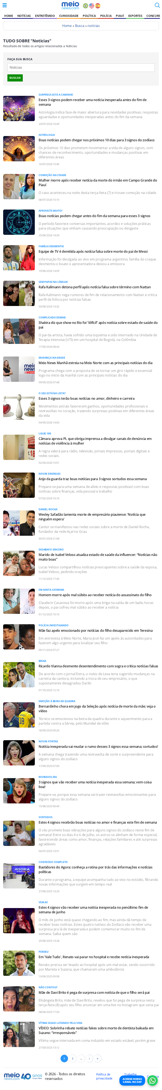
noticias (94, 25)
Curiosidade (68, 16)
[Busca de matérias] (157, 6)
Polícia (106, 16)
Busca (79, 25)
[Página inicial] (70, 5)
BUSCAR (15, 77)
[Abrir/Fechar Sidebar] (4, 5)
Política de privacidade (104, 1076)
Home (8, 16)
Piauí (120, 16)
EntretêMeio (45, 16)
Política (89, 16)
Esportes (135, 16)
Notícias (24, 16)
